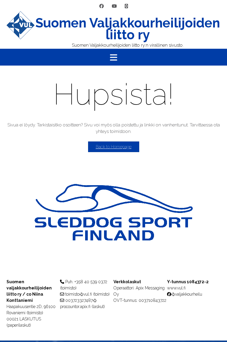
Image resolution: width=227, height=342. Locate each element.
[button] (113, 57)
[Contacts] (126, 6)
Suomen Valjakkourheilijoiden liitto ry (127, 29)
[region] (113, 224)
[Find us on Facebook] (101, 6)
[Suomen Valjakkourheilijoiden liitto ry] (21, 30)
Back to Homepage (114, 146)
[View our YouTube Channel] (114, 6)
